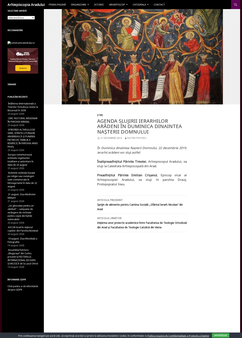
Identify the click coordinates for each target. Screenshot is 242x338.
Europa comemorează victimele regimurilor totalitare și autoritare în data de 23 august (20, 159)
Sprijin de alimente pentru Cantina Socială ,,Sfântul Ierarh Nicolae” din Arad (140, 204)
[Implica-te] (23, 60)
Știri (100, 115)
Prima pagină (57, 4)
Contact (159, 4)
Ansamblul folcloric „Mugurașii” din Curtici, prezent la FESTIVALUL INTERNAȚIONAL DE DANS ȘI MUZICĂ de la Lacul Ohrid (23, 256)
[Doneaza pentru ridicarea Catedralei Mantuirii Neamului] (21, 42)
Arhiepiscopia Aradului (26, 4)
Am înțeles (220, 335)
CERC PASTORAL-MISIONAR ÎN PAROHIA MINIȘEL (22, 120)
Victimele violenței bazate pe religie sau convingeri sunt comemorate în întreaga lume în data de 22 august (22, 179)
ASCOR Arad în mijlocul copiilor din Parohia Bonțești (23, 229)
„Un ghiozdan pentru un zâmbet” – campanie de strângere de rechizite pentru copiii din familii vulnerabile (21, 212)
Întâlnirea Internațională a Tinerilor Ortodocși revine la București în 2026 (23, 107)
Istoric (99, 4)
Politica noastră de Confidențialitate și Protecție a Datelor (178, 335)
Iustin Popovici (136, 138)
